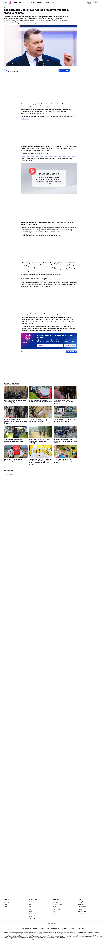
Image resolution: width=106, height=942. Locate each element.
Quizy (32, 2)
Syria (30, 909)
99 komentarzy (65, 70)
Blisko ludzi (17, 2)
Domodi (5, 901)
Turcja (30, 904)
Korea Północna (32, 901)
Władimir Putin (81, 904)
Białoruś (30, 916)
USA (29, 913)
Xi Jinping (80, 909)
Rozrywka (39, 2)
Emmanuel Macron (82, 906)
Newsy (54, 901)
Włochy (30, 908)
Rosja (30, 906)
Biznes (53, 2)
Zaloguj (95, 2)
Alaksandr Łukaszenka (82, 908)
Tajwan (30, 911)
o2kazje (26, 2)
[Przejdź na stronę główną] (5, 3)
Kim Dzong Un (81, 901)
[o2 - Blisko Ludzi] (11, 2)
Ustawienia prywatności (77, 928)
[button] (89, 3)
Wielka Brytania (32, 918)
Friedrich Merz (81, 913)
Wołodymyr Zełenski (82, 911)
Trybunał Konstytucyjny (58, 908)
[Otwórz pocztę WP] (85, 2)
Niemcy (30, 914)
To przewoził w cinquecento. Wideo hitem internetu (45, 274)
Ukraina (30, 902)
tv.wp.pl (5, 904)
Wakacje (55, 913)
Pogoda (47, 2)
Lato (54, 911)
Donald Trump (81, 902)
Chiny (54, 906)
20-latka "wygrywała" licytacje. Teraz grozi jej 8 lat (44, 235)
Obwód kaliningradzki (57, 904)
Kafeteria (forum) (7, 902)
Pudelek (5, 906)
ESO (9, 69)
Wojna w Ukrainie (57, 909)
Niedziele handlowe (57, 902)
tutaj (33, 938)
